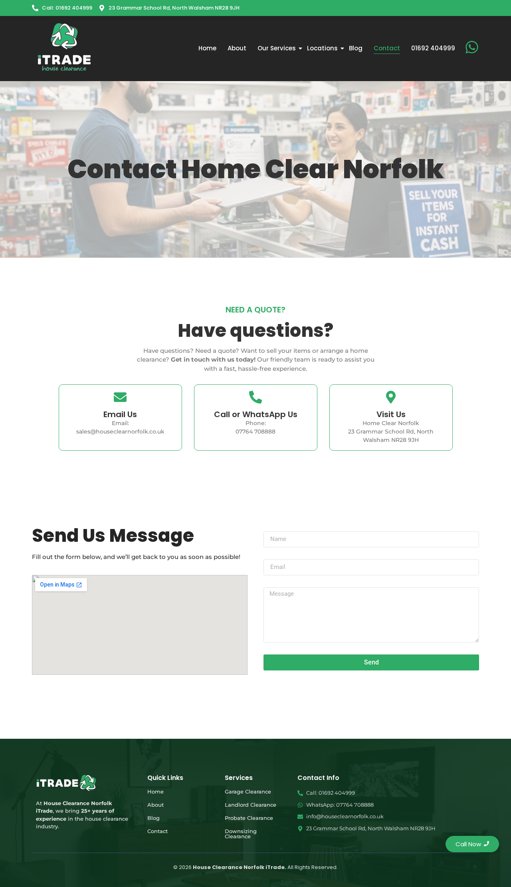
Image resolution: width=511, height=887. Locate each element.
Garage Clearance (248, 791)
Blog (355, 48)
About (237, 48)
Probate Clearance (249, 818)
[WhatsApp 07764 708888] (472, 48)
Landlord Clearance (250, 804)
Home (207, 48)
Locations (322, 48)
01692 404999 (433, 48)
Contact (387, 48)
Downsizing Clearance (241, 833)
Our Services (276, 48)
